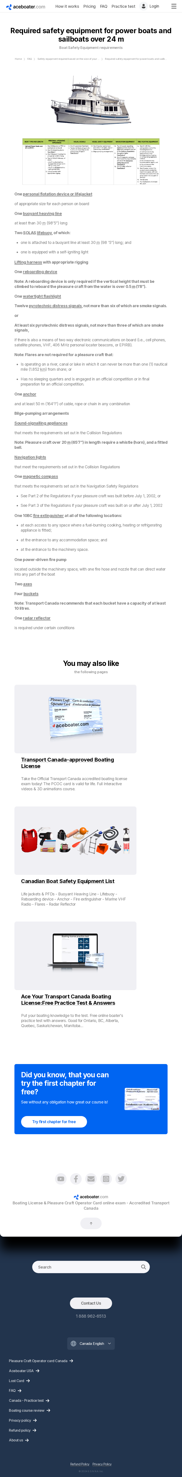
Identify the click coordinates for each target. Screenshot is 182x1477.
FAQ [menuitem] (103, 6)
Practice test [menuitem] (123, 6)
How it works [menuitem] (67, 6)
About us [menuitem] (16, 1440)
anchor (29, 394)
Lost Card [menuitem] (16, 1381)
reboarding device (40, 271)
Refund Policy (79, 1464)
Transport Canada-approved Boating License (67, 762)
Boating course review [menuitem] (26, 1410)
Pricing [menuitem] (89, 6)
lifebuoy (44, 232)
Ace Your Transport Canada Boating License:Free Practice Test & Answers (68, 999)
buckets (31, 593)
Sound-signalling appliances (40, 423)
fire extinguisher (48, 515)
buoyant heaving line (42, 213)
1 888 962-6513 (91, 1316)
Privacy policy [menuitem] (20, 1420)
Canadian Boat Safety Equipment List (67, 881)
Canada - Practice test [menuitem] (26, 1400)
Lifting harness (28, 262)
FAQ (29, 58)
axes (27, 584)
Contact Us (91, 1303)
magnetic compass (40, 476)
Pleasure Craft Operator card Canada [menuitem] (38, 1361)
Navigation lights (30, 457)
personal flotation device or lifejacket (57, 194)
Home (18, 58)
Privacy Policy (102, 1464)
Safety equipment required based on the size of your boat (70, 58)
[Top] (91, 1223)
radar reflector (37, 618)
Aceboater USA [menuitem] (21, 1371)
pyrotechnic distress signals (55, 305)
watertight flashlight (42, 296)
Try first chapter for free (54, 1121)
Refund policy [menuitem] (20, 1430)
